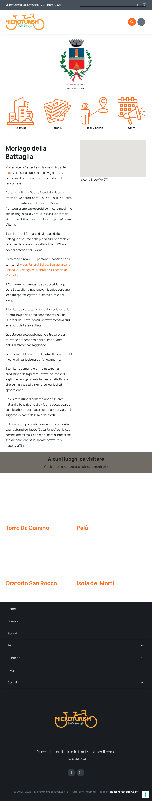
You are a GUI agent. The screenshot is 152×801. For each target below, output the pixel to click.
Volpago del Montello (34, 270)
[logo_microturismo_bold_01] (25, 15)
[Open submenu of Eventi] (142, 646)
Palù (82, 527)
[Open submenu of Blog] (142, 670)
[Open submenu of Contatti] (142, 682)
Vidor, (24, 264)
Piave (9, 173)
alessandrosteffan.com (124, 791)
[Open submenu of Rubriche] (142, 658)
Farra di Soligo (38, 264)
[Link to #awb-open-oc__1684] (141, 22)
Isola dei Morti (95, 583)
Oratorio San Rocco (31, 583)
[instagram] (144, 4)
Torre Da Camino (27, 527)
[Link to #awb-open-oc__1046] (132, 22)
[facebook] (137, 4)
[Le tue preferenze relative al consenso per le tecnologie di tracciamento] (145, 794)
